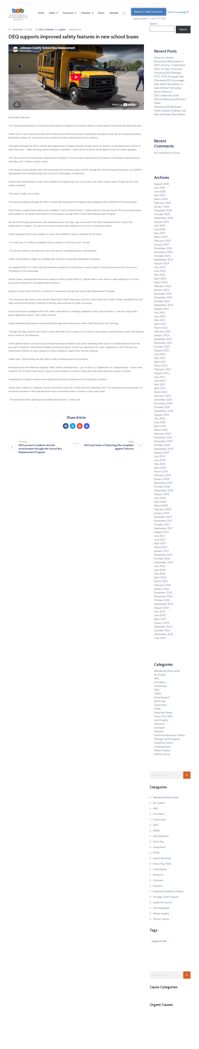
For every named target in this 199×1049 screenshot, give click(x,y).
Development (162, 697)
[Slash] (76, 443)
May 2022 (159, 358)
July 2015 (159, 611)
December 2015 (163, 592)
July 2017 (159, 536)
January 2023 (161, 335)
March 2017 (161, 547)
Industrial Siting (163, 712)
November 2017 (163, 520)
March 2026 (161, 199)
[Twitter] (73, 426)
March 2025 (161, 237)
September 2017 (163, 528)
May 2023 (159, 320)
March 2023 (161, 327)
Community (160, 686)
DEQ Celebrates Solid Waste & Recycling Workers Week (170, 99)
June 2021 (160, 380)
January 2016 (161, 589)
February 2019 (162, 475)
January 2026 (161, 206)
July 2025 (159, 225)
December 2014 (163, 626)
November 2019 (163, 441)
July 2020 (159, 418)
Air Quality (160, 674)
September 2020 (163, 411)
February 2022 (162, 369)
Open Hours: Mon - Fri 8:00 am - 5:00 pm (58, 3)
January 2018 (161, 513)
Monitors (159, 724)
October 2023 (162, 301)
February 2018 (162, 509)
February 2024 (162, 286)
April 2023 (160, 324)
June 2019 (160, 460)
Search (153, 23)
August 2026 (161, 184)
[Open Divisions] (92, 13)
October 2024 (162, 256)
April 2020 (160, 426)
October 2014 (162, 630)
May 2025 (159, 233)
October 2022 (162, 346)
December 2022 (163, 339)
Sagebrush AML (159, 941)
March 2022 (161, 365)
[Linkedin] (87, 426)
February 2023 (162, 331)
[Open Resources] (75, 13)
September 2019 (163, 449)
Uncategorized (162, 746)
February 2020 (162, 433)
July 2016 (159, 566)
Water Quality (162, 750)
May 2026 (159, 195)
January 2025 (161, 244)
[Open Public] (57, 13)
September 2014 (163, 634)
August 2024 (161, 263)
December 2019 (163, 437)
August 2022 (161, 350)
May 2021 (159, 384)
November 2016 (163, 555)
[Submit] (187, 775)
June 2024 (160, 271)
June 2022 (160, 354)
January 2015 (161, 623)
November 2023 (163, 297)
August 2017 (161, 532)
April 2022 (160, 362)
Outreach (49, 29)
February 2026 (162, 203)
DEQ (41, 29)
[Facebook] (66, 426)
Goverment (160, 705)
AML (156, 678)
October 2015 (162, 600)
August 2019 (161, 452)
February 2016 (162, 585)
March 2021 (161, 392)
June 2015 (160, 615)
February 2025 (162, 240)
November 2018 (163, 483)
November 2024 (163, 252)
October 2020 (162, 407)
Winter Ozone (162, 754)
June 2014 (160, 638)
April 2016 (160, 577)
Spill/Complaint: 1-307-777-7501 (149, 18)
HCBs (157, 708)
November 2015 (163, 596)
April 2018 (160, 502)
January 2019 (161, 479)
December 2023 (163, 293)
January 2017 (161, 551)
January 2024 (161, 290)
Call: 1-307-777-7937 (20, 3)
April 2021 (160, 388)
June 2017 (160, 539)
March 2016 (161, 581)
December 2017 (163, 517)
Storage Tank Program (167, 739)
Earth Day (159, 701)
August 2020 (161, 415)
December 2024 (163, 248)
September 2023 (163, 305)
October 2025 (162, 214)
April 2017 (160, 543)
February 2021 (162, 396)
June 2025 (160, 229)
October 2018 (162, 486)
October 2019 (162, 445)
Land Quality (161, 720)
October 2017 (162, 524)
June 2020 (160, 422)
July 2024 (159, 267)
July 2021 (159, 377)
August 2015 (161, 607)
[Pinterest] (80, 426)
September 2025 (163, 218)
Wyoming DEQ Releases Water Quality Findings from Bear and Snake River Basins (170, 110)
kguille (62, 29)
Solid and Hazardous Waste (169, 735)
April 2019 (160, 467)
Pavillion (159, 731)
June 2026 (160, 191)
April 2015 (160, 619)
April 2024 (160, 278)
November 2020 (163, 403)
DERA (157, 693)
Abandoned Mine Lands (167, 671)
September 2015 (163, 604)
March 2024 (161, 282)
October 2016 (162, 558)
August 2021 (161, 373)
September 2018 (163, 490)
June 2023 (160, 316)
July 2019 (159, 456)
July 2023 (159, 312)
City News (160, 682)
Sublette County (163, 743)
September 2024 (163, 259)
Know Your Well (163, 716)
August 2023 (161, 309)
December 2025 (163, 210)
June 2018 (160, 498)
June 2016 (160, 570)
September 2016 (163, 562)
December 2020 (163, 399)
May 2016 (159, 573)
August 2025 (161, 222)
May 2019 (159, 464)
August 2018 (161, 494)
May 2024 (159, 275)
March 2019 (161, 471)
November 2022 (163, 343)
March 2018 (161, 505)
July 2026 (159, 187)
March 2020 (161, 430)
